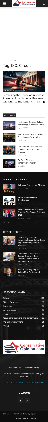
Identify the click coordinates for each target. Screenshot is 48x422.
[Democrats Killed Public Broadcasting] (9, 200)
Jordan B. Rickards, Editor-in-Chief (16, 102)
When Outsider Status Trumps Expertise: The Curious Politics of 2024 (31, 212)
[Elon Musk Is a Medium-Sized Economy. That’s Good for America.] (9, 150)
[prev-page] (4, 223)
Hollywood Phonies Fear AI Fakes (31, 185)
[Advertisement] (24, 32)
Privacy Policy (15, 368)
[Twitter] (27, 400)
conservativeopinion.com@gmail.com (29, 382)
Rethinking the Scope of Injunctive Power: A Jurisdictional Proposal (23, 96)
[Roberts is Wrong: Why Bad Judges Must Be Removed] (9, 272)
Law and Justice (8, 90)
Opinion (18, 419)
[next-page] (8, 223)
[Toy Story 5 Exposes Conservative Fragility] (9, 163)
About (25, 419)
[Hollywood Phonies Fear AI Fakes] (9, 188)
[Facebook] (20, 400)
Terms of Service (31, 368)
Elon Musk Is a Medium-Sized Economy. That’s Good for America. (30, 149)
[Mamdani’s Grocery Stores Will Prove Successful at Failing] (9, 137)
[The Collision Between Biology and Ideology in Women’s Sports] (9, 125)
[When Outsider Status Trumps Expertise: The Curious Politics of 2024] (9, 213)
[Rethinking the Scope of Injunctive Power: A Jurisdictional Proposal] (24, 81)
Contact (33, 419)
